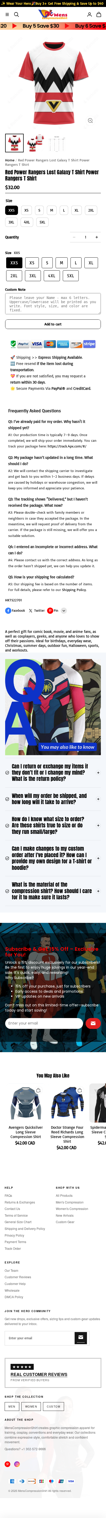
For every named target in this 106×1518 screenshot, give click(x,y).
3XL (11, 222)
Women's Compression (72, 1208)
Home (9, 160)
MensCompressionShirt (32, 1491)
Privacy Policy (14, 1235)
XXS (11, 210)
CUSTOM (53, 1406)
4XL (27, 222)
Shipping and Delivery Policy (25, 1228)
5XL (42, 222)
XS (26, 210)
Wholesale (12, 1290)
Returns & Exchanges (20, 1202)
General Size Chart (18, 1222)
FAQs (8, 1195)
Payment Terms (15, 1241)
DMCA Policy (14, 1297)
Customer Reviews (18, 1277)
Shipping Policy (74, 589)
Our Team (11, 1270)
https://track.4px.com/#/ (67, 446)
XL (76, 210)
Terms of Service (16, 1215)
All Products (64, 1195)
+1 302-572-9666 (33, 1449)
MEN (11, 1406)
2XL (91, 210)
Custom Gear (65, 1222)
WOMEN (31, 1406)
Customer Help (15, 1283)
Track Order (13, 1248)
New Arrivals (65, 1215)
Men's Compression (70, 1202)
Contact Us (12, 1208)
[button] (7, 14)
